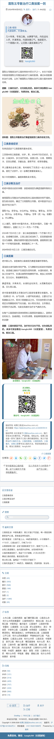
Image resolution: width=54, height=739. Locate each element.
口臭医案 (47, 453)
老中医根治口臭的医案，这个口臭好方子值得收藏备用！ (15, 469)
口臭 (25, 433)
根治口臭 (40, 620)
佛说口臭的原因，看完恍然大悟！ (16, 556)
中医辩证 (14, 623)
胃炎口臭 (16, 647)
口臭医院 (14, 626)
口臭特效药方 (28, 620)
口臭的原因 (26, 441)
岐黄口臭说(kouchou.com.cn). (31, 722)
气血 (48, 635)
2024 (4, 677)
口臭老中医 (44, 623)
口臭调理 (23, 629)
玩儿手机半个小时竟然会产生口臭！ (38, 467)
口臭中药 (12, 644)
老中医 (13, 656)
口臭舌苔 (40, 638)
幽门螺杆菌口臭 (31, 617)
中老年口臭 (13, 629)
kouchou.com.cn (34, 433)
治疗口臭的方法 (13, 441)
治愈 (4, 595)
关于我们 (36, 715)
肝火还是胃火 (36, 626)
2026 (4, 670)
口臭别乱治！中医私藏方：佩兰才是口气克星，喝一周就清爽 (27, 532)
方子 (4, 591)
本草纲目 (33, 629)
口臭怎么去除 (16, 638)
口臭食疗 (33, 623)
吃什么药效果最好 (20, 635)
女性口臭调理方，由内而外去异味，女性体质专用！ (23, 549)
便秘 (27, 653)
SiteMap (17, 715)
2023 (4, 681)
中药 (4, 578)
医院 (31, 650)
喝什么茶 (19, 641)
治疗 (34, 9)
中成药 (11, 650)
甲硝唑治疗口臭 (37, 635)
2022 (4, 684)
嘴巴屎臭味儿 (18, 632)
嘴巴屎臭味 (30, 641)
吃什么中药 (29, 638)
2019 (4, 694)
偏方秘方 (23, 623)
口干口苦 (7, 635)
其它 (4, 585)
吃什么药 (41, 641)
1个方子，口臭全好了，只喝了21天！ (17, 542)
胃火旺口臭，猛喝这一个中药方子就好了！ (19, 559)
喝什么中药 (11, 653)
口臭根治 (43, 629)
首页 (28, 9)
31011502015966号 (33, 726)
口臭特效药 (37, 441)
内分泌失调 (26, 647)
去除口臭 (14, 443)
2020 (4, 691)
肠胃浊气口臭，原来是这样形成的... (16, 535)
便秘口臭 (35, 653)
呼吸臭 (20, 653)
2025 (4, 674)
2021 (4, 688)
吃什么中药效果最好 (11, 620)
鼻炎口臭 (43, 644)
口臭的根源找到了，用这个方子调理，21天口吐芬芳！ (24, 553)
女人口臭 (24, 626)
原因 (4, 588)
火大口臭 (7, 617)
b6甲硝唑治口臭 (32, 632)
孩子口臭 (10, 641)
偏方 (4, 581)
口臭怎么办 (45, 617)
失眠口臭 (33, 644)
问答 (4, 602)
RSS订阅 (26, 715)
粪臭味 (6, 638)
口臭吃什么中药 (40, 647)
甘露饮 (6, 626)
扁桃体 (18, 650)
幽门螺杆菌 (22, 644)
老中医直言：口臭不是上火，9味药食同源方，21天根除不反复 (27, 539)
